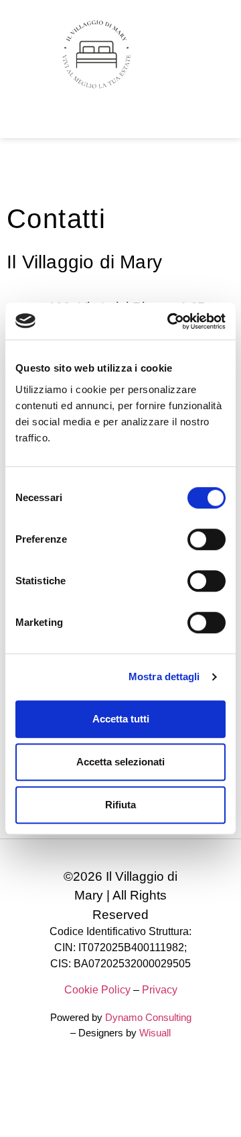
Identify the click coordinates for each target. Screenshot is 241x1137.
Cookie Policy (97, 989)
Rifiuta (120, 804)
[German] (48, 122)
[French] (31, 122)
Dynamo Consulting (148, 1017)
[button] (217, 54)
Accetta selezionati (120, 761)
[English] (15, 122)
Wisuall (155, 1032)
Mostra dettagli (164, 676)
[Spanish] (64, 122)
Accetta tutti (120, 718)
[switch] (206, 539)
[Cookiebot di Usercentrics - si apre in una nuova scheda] (170, 321)
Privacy (159, 989)
